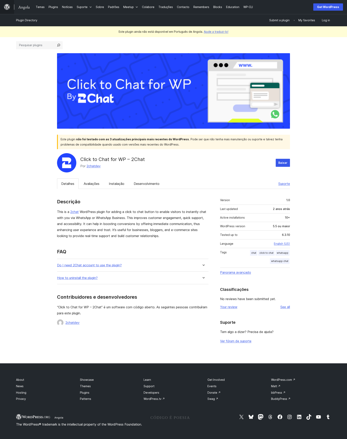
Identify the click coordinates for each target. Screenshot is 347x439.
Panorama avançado (235, 272)
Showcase (87, 379)
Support (149, 386)
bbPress (278, 392)
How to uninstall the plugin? (77, 278)
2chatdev (94, 166)
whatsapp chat (279, 261)
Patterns (85, 398)
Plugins (84, 392)
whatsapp (282, 252)
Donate (214, 392)
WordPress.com (283, 379)
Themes (85, 386)
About (20, 379)
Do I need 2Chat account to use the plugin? (89, 265)
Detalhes (67, 184)
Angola (58, 417)
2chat (74, 212)
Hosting (21, 392)
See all (285, 307)
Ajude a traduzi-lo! (216, 31)
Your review (228, 307)
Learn (147, 379)
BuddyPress (281, 398)
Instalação (116, 184)
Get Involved (216, 379)
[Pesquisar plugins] (59, 45)
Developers (151, 392)
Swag (212, 398)
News (19, 386)
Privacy (21, 398)
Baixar (282, 162)
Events (211, 386)
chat (253, 252)
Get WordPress (328, 7)
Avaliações (91, 184)
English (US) (282, 243)
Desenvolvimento (146, 184)
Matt (276, 386)
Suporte (284, 184)
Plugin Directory (26, 20)
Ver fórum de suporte (235, 341)
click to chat (266, 252)
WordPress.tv (154, 398)
